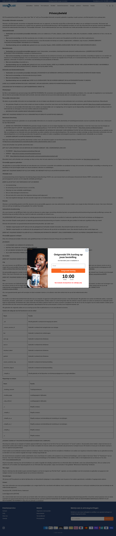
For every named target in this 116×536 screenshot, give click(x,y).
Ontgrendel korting (68, 271)
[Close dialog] (86, 250)
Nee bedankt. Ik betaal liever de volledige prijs (68, 282)
